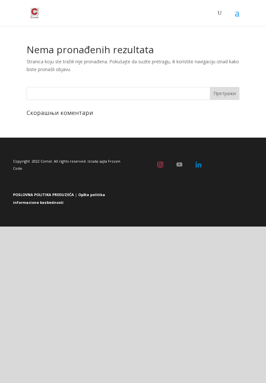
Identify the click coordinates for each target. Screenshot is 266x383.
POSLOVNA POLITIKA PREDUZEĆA (43, 194)
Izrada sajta (97, 161)
